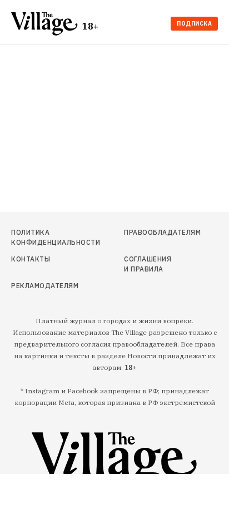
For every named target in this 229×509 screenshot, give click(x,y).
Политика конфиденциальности (42, 237)
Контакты (30, 259)
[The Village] (46, 24)
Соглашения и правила (147, 264)
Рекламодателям (42, 285)
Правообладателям (150, 232)
